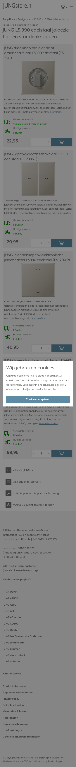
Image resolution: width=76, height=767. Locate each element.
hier (54, 389)
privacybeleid (51, 385)
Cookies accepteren (38, 399)
